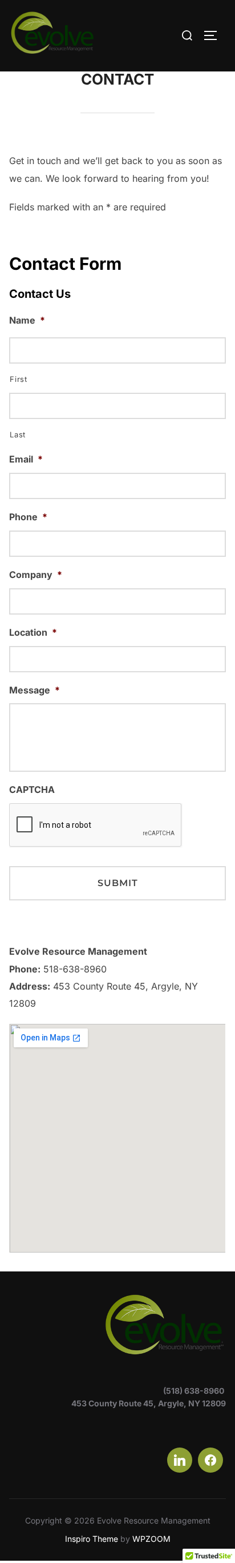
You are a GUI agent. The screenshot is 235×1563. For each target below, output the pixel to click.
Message (34, 690)
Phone (28, 517)
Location (33, 632)
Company (35, 574)
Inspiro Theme (91, 1539)
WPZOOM (151, 1539)
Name (27, 320)
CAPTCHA (32, 789)
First (18, 379)
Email (26, 459)
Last (18, 434)
